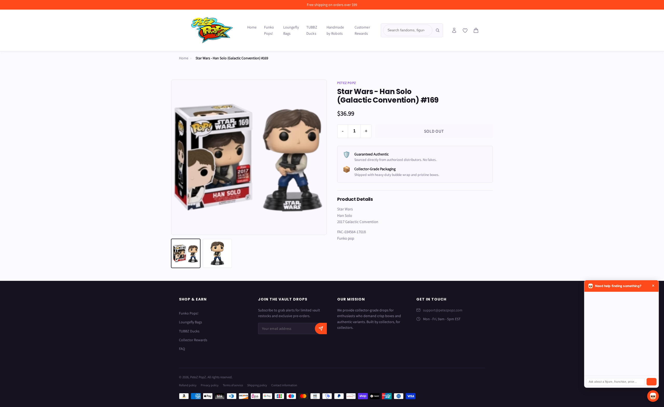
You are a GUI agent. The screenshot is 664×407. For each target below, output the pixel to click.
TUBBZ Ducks (311, 30)
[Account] (454, 30)
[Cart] (476, 30)
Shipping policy (257, 385)
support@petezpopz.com (442, 310)
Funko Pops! (269, 30)
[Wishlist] (465, 30)
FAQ (182, 348)
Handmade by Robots (335, 30)
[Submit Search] (437, 30)
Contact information (284, 385)
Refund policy (188, 385)
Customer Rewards (362, 30)
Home (252, 27)
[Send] (651, 381)
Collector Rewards (193, 340)
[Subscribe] (321, 328)
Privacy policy (210, 385)
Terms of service (233, 385)
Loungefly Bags (291, 30)
